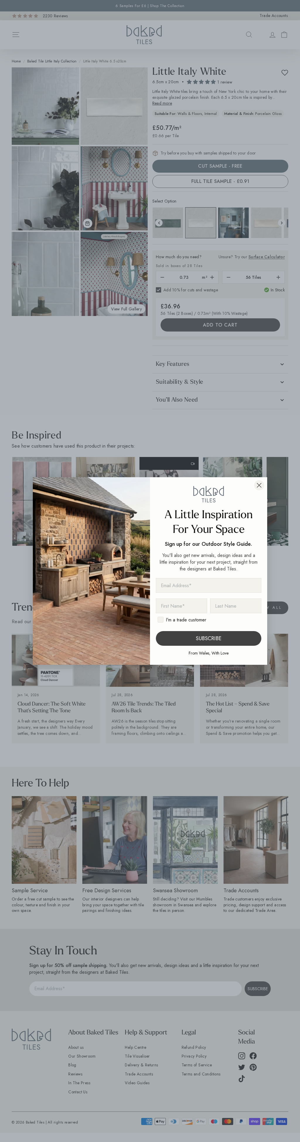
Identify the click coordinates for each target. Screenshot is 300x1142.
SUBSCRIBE (208, 638)
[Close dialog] (259, 485)
